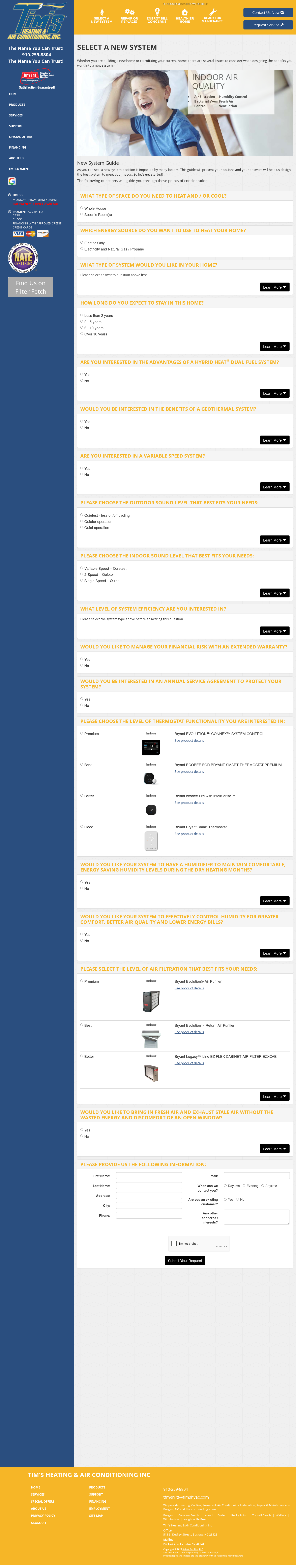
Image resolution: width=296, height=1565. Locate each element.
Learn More (273, 287)
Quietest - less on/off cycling (107, 515)
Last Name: (101, 1185)
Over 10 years (95, 333)
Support (16, 126)
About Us (16, 158)
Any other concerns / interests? (210, 1218)
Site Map (96, 1516)
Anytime (271, 1185)
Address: (103, 1195)
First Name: (101, 1175)
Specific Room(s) (98, 214)
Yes (87, 374)
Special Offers (20, 137)
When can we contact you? (208, 1188)
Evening (253, 1185)
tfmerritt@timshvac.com (186, 1497)
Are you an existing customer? (203, 1201)
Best (88, 764)
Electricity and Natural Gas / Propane (114, 248)
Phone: (104, 1215)
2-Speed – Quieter (99, 574)
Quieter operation (98, 521)
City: (106, 1205)
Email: (213, 1175)
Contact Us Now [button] (266, 12)
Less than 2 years (98, 315)
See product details (189, 740)
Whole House (95, 208)
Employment (19, 169)
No (86, 380)
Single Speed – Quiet (101, 580)
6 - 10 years (93, 327)
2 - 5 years (92, 321)
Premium (91, 733)
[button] (185, 1260)
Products (17, 105)
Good (88, 826)
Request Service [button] (266, 24)
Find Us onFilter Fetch (30, 287)
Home (13, 94)
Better (89, 795)
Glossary (38, 1523)
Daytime (234, 1185)
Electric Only (94, 242)
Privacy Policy (43, 1516)
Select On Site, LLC (192, 1549)
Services (16, 115)
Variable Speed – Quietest (105, 568)
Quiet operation (96, 527)
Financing (17, 147)
